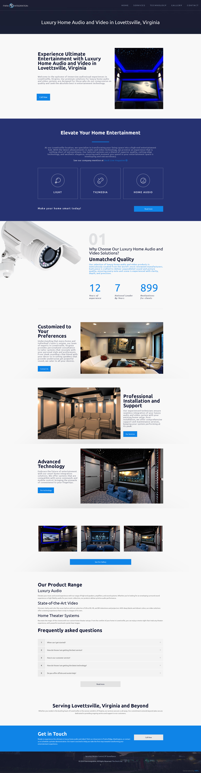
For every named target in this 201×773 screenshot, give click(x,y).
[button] (100, 642)
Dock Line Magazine (115, 160)
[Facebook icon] (100, 765)
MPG (197, 770)
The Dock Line (117, 761)
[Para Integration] (15, 5)
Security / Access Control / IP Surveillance (100, 756)
